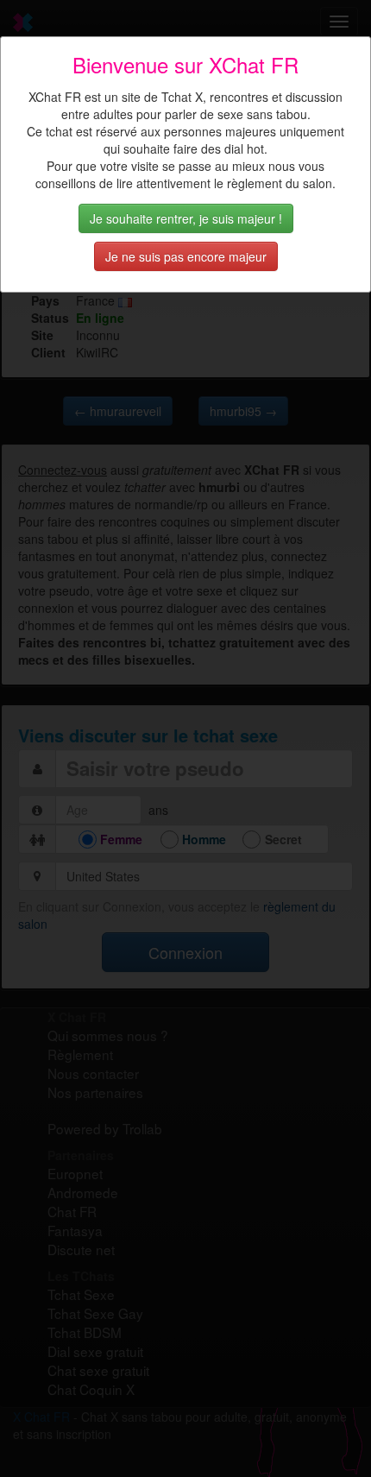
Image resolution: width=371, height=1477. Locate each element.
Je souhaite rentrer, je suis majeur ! (186, 218)
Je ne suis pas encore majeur (186, 256)
